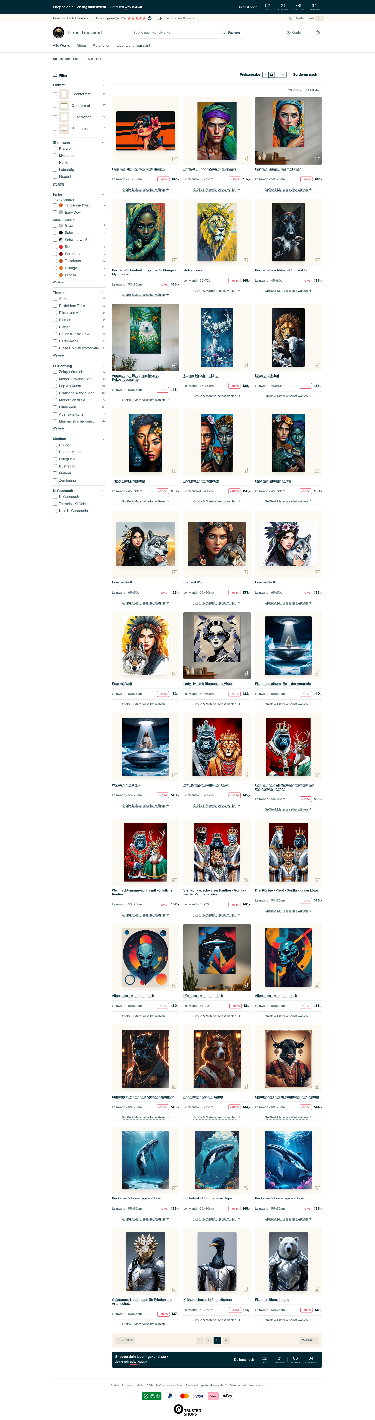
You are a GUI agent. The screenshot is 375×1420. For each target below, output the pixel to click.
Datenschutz (238, 1385)
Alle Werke (61, 45)
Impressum (257, 1385)
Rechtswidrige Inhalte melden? (206, 1385)
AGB (150, 1385)
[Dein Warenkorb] (317, 32)
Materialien (101, 45)
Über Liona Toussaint (133, 45)
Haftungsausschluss (169, 1385)
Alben (81, 45)
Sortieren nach (305, 74)
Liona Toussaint (84, 32)
